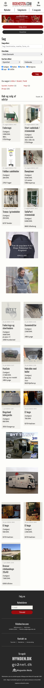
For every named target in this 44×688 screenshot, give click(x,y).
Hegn (26, 86)
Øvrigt (4, 89)
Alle (13, 81)
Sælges (6, 67)
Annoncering (30, 642)
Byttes (22, 67)
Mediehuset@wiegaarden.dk (27, 629)
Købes (14, 67)
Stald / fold (22, 81)
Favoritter (23, 32)
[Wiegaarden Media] (22, 670)
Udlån (11, 69)
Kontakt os (21, 642)
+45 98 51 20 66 (13, 629)
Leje (5, 69)
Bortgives (32, 67)
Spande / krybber (8, 86)
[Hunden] (22, 658)
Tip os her (12, 642)
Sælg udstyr (23, 27)
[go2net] (22, 664)
